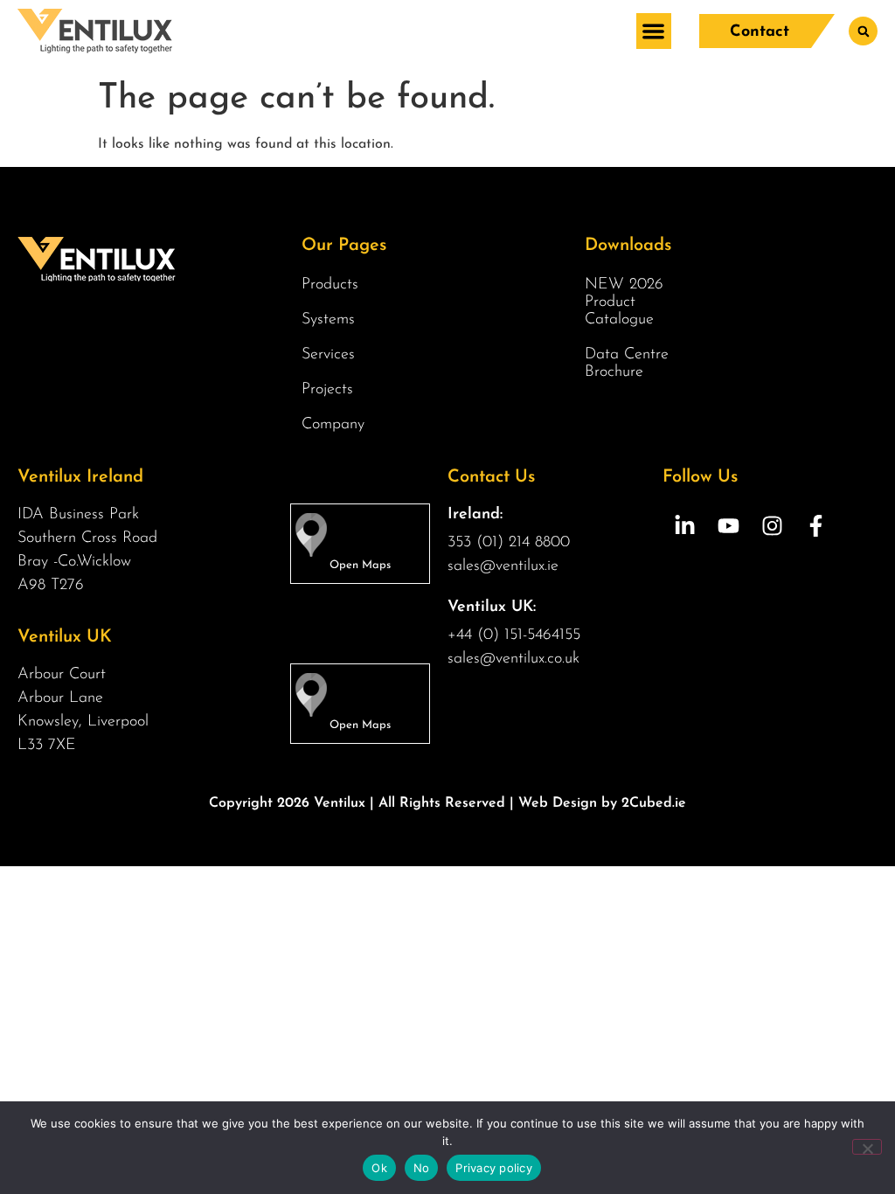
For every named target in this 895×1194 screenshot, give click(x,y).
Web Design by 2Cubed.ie (602, 803)
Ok (379, 1168)
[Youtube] (728, 525)
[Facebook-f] (815, 525)
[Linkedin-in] (684, 525)
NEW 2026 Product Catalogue (624, 302)
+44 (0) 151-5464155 (514, 635)
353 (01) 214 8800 (509, 543)
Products (330, 285)
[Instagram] (772, 525)
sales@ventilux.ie (503, 566)
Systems (328, 320)
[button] (654, 31)
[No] (867, 1147)
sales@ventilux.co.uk (513, 659)
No (421, 1168)
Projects (327, 390)
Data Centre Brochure (627, 363)
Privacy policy (493, 1168)
